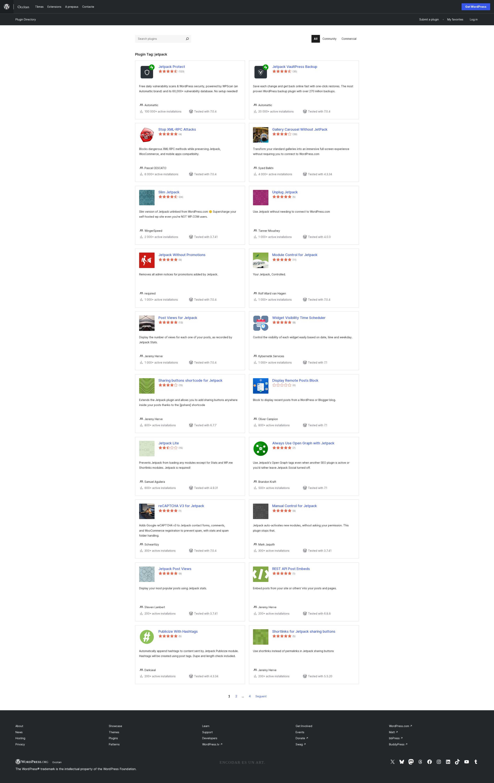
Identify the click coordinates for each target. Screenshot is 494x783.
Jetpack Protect (171, 67)
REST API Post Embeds (291, 569)
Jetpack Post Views (174, 569)
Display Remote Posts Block (295, 380)
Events (300, 732)
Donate (302, 738)
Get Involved (304, 726)
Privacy (20, 744)
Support (207, 732)
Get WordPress (475, 6)
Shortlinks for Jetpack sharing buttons (303, 631)
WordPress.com (400, 726)
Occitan (57, 762)
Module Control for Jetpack (294, 255)
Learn (205, 726)
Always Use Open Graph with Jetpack (303, 443)
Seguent (260, 696)
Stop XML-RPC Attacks (177, 129)
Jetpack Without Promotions (182, 255)
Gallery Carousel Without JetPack (299, 129)
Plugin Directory (25, 19)
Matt (393, 732)
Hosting (20, 738)
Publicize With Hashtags (178, 631)
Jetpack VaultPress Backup (294, 67)
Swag (301, 744)
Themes (114, 732)
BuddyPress (398, 744)
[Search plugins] (187, 39)
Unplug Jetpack (285, 192)
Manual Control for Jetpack (294, 506)
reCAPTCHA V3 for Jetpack (181, 506)
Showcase (115, 726)
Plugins (113, 738)
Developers (209, 738)
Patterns (114, 744)
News (19, 732)
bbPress (396, 738)
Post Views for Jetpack (177, 318)
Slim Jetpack (168, 192)
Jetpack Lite (168, 443)
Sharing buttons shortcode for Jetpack (190, 380)
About (19, 726)
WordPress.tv (212, 744)
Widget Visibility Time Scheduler (299, 318)
